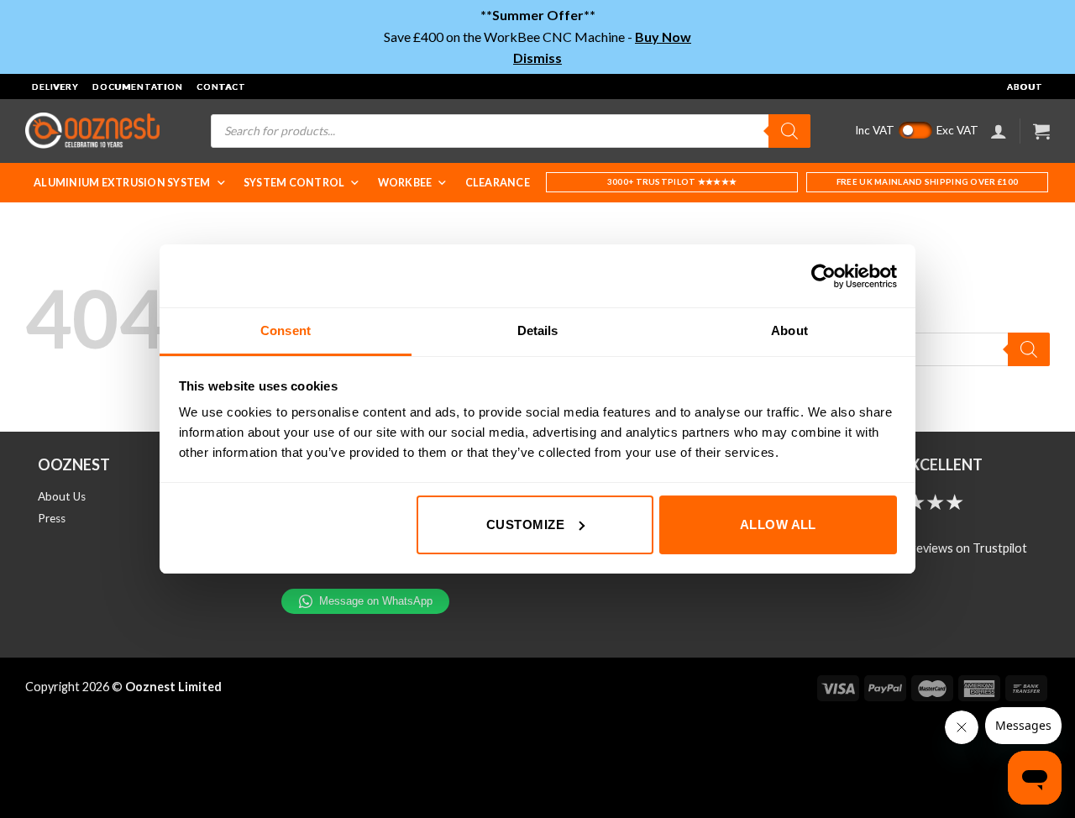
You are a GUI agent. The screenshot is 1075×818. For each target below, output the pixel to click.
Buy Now (663, 37)
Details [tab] (537, 330)
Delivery (55, 86)
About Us (62, 496)
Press (52, 518)
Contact (221, 86)
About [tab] (789, 330)
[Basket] (1041, 131)
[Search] (789, 131)
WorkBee (405, 182)
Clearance (497, 182)
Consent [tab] (285, 330)
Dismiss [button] (537, 58)
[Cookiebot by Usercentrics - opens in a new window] (823, 276)
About (1025, 86)
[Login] (998, 131)
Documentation (137, 86)
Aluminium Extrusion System (122, 182)
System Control (294, 182)
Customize (525, 524)
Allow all (778, 524)
